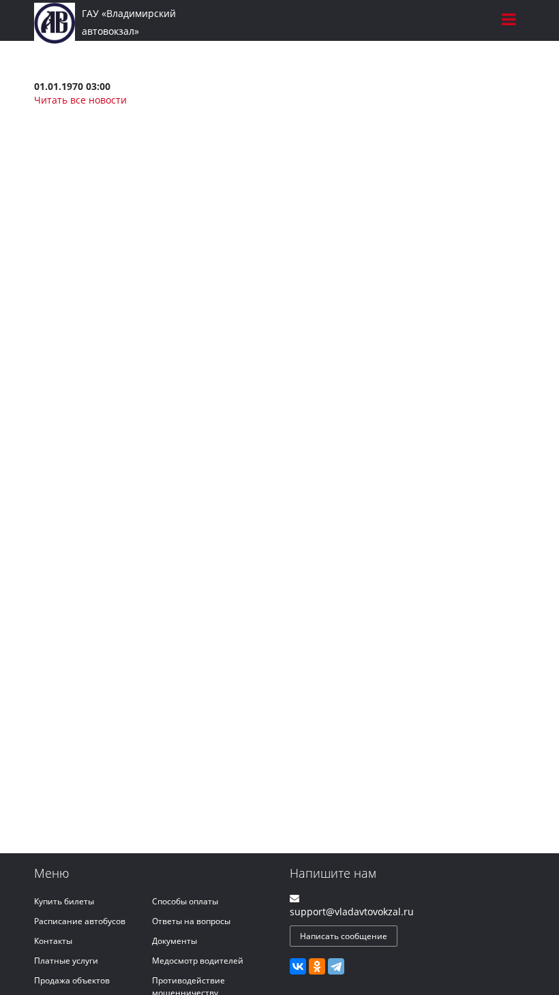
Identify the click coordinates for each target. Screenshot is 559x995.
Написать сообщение (343, 936)
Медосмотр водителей (197, 960)
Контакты (53, 941)
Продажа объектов (72, 980)
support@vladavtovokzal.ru (352, 911)
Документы (174, 941)
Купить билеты (64, 901)
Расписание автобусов (79, 921)
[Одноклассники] (317, 966)
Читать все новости (80, 99)
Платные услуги (66, 960)
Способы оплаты (185, 901)
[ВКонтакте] (298, 966)
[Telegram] (336, 966)
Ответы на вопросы (191, 921)
